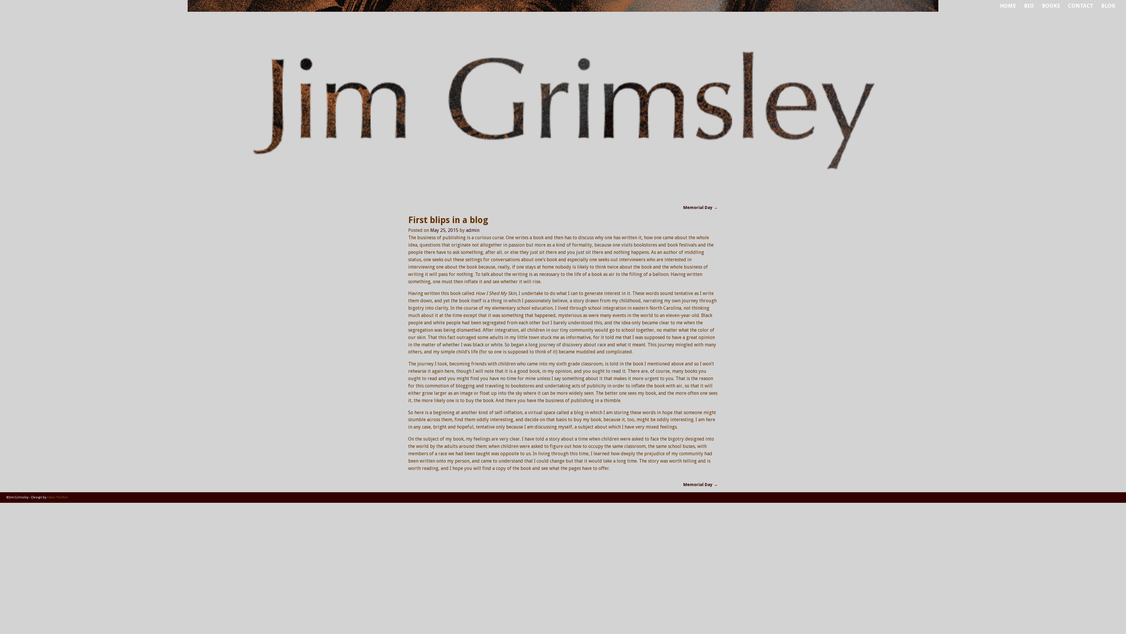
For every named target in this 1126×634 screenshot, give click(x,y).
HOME (1008, 6)
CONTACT (1080, 6)
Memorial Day (700, 207)
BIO (1029, 6)
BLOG (1108, 6)
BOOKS (1051, 6)
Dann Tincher (57, 497)
